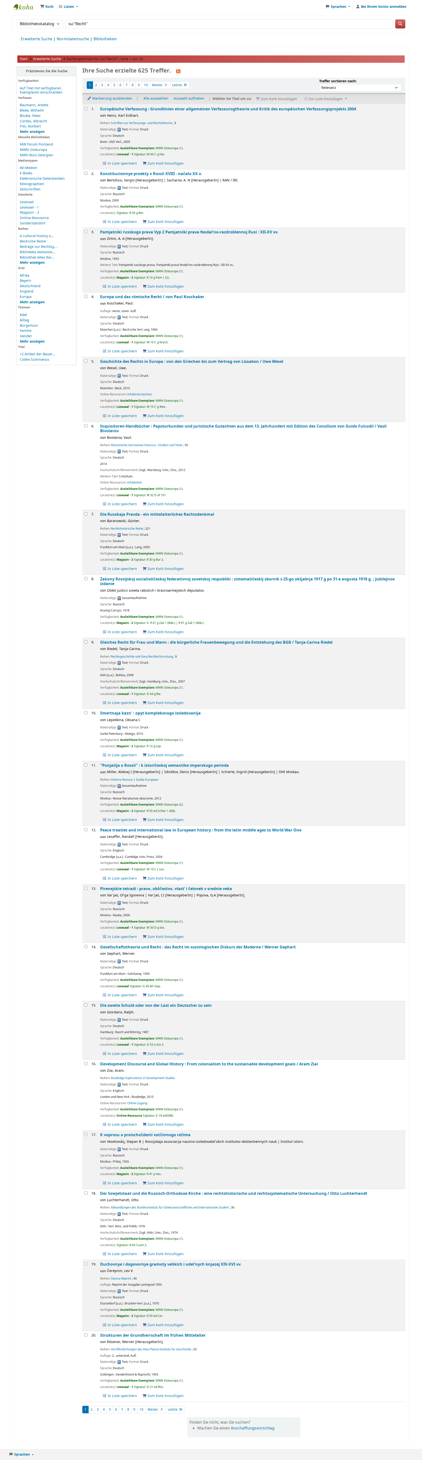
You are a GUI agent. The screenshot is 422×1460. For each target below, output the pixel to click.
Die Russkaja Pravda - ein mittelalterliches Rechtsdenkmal (157, 514)
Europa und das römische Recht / (152, 296)
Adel (23, 314)
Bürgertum (29, 325)
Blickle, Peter (30, 115)
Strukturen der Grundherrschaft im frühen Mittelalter (153, 1335)
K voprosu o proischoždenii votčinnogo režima (145, 1135)
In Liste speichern (122, 163)
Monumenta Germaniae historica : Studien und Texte (146, 445)
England (26, 291)
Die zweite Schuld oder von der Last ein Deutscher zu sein (156, 1005)
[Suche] (400, 24)
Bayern (25, 280)
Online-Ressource (34, 218)
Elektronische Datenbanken (42, 178)
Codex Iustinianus (34, 359)
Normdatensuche (73, 39)
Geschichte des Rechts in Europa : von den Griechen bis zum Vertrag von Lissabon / (191, 361)
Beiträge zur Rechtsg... (38, 246)
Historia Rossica (122, 779)
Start (24, 59)
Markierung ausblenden (111, 98)
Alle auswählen (155, 98)
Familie (26, 330)
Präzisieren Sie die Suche (46, 71)
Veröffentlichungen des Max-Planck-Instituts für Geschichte (151, 1349)
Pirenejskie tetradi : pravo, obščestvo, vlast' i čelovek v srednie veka (166, 888)
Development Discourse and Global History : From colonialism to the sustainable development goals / (209, 1064)
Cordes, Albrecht (33, 121)
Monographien (32, 184)
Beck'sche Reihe (33, 241)
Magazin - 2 (29, 212)
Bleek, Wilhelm (32, 110)
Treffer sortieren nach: (338, 81)
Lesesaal (27, 202)
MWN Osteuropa (33, 149)
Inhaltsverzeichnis (139, 394)
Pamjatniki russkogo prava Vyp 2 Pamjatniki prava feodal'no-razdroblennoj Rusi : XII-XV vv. (189, 232)
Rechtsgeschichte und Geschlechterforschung (142, 656)
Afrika (24, 275)
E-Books (26, 173)
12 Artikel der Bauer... (37, 354)
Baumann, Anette (34, 105)
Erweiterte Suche (36, 39)
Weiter (158, 85)
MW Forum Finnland (36, 144)
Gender (26, 336)
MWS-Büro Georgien (36, 155)
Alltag (24, 320)
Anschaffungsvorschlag (252, 1428)
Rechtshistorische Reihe (127, 528)
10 (146, 85)
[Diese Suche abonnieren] (178, 71)
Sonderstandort (32, 223)
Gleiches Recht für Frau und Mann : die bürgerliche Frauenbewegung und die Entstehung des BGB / (216, 642)
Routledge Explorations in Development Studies (143, 1078)
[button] (46, 6)
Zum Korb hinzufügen (165, 163)
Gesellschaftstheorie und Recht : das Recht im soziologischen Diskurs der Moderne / (198, 947)
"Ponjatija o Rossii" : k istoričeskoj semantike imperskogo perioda (164, 765)
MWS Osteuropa (26, 7)
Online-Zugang (137, 1103)
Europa (26, 296)
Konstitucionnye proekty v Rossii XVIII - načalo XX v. (151, 173)
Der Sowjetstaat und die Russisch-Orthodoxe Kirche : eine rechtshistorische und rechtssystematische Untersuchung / (233, 1193)
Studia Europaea (147, 779)
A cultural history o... (37, 236)
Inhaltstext (134, 482)
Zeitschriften (30, 189)
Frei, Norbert (30, 126)
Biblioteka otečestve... (37, 252)
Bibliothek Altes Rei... (37, 257)
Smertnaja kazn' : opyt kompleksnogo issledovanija (150, 713)
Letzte (177, 85)
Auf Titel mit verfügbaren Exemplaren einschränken (41, 90)
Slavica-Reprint (121, 1278)
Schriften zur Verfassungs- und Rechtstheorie (141, 123)
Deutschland (30, 286)
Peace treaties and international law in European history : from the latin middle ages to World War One (200, 830)
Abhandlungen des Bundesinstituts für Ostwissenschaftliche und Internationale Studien (170, 1207)
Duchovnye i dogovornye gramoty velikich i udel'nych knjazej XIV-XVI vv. (171, 1264)
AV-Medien (28, 167)
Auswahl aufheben (189, 98)
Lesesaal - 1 (29, 207)
